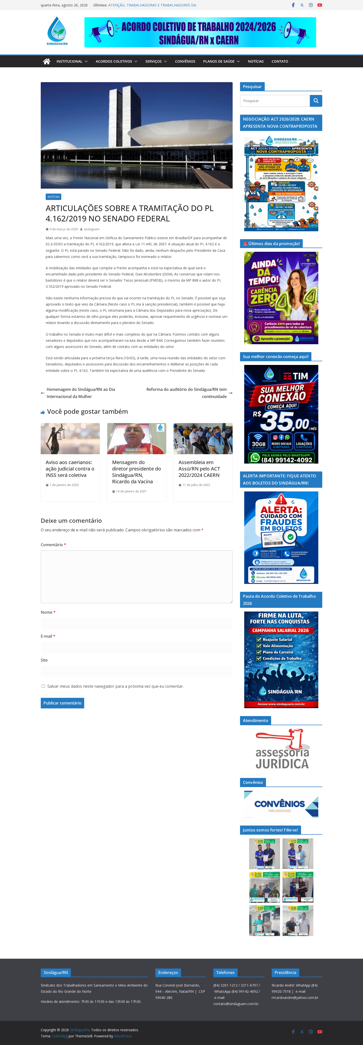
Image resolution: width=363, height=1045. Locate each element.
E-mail (48, 636)
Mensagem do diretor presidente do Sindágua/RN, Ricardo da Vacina (136, 472)
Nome (48, 612)
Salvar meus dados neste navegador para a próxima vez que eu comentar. (115, 686)
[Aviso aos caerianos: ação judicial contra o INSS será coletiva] (70, 426)
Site (44, 660)
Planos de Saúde (219, 61)
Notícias (256, 61)
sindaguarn (92, 229)
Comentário (53, 544)
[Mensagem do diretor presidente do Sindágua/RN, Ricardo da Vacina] (136, 426)
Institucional (69, 61)
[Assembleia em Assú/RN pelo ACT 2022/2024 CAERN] (203, 426)
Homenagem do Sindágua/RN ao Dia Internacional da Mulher (81, 393)
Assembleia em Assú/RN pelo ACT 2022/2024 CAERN (199, 468)
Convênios (185, 61)
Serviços (153, 61)
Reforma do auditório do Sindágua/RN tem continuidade (186, 393)
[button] (85, 61)
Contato (280, 61)
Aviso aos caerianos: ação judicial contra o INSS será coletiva (70, 468)
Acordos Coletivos (114, 61)
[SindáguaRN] (47, 61)
